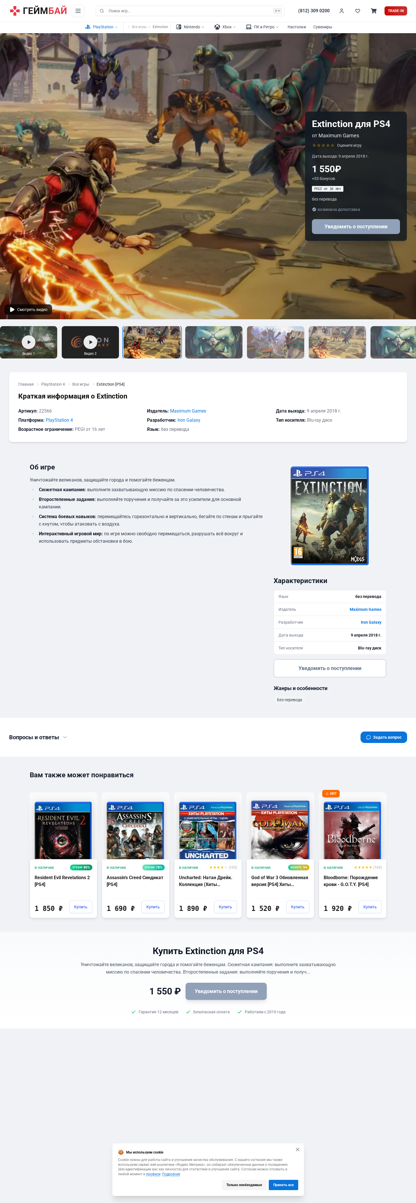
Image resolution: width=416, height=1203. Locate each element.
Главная (26, 384)
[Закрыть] (297, 1149)
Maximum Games (188, 411)
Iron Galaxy (189, 420)
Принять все (283, 1185)
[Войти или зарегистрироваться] (341, 11)
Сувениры (322, 27)
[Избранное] (357, 11)
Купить (80, 907)
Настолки (297, 27)
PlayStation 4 (53, 384)
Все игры (139, 27)
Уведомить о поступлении (356, 226)
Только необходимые (244, 1185)
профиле (153, 1174)
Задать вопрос (387, 737)
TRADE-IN (396, 11)
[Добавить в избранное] (87, 796)
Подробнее (171, 1174)
